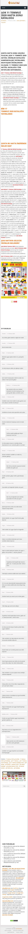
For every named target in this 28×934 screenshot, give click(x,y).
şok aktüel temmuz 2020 (12, 766)
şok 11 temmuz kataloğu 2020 (16, 762)
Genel (18, 20)
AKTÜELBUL (3, 20)
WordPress (15, 888)
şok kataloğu (17, 768)
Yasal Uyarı (19, 932)
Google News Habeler (7, 897)
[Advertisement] (14, 38)
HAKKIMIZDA (10, 932)
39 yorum (3, 22)
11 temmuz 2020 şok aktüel (12, 759)
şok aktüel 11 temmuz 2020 (12, 764)
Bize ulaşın (8, 930)
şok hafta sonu (9, 768)
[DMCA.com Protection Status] (14, 921)
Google (12, 889)
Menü (3, 7)
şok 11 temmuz (14, 761)
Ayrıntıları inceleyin (7, 915)
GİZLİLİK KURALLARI (18, 930)
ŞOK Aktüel (22, 20)
